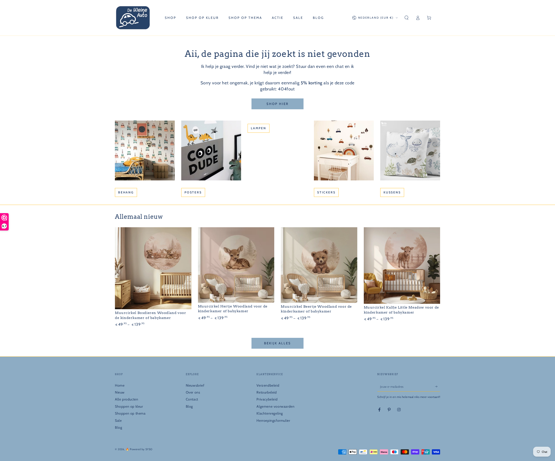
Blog (118, 427)
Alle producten (126, 399)
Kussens (392, 192)
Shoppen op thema (130, 413)
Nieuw (120, 392)
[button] (406, 18)
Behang (126, 192)
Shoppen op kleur (129, 406)
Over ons (193, 392)
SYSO (148, 449)
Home (119, 385)
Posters (193, 192)
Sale (118, 420)
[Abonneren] (437, 386)
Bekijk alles (277, 343)
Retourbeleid (266, 392)
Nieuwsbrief (195, 385)
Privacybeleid (267, 399)
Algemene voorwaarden (275, 406)
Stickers (326, 192)
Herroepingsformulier (273, 420)
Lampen (258, 128)
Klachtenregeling (269, 413)
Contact (192, 399)
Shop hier (277, 104)
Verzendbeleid (267, 385)
